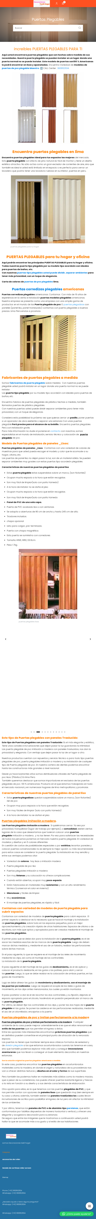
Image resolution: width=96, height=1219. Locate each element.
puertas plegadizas (74, 304)
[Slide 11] (62, 732)
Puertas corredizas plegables (37, 289)
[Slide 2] (34, 732)
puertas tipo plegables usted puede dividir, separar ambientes (52, 272)
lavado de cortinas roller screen (16, 1168)
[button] (76, 1214)
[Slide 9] (56, 732)
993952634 (63, 68)
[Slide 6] (47, 732)
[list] (48, 639)
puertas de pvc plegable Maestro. (21, 68)
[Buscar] (78, 27)
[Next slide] (90, 639)
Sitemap (5, 1177)
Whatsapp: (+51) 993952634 (14, 1193)
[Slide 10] (59, 732)
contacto (55, 431)
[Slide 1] (31, 732)
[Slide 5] (45, 732)
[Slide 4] (42, 732)
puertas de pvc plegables (38, 281)
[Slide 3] (38, 732)
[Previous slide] (5, 639)
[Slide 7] (50, 732)
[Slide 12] (64, 732)
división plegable (14, 1045)
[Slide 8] (53, 732)
